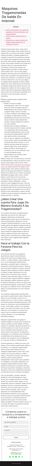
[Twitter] (13, 457)
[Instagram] (22, 457)
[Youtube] (16, 457)
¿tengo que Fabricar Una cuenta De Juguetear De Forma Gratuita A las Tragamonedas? (17, 32)
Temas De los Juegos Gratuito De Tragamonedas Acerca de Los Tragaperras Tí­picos (16, 42)
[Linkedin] (19, 457)
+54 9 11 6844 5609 (16, 454)
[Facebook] (10, 457)
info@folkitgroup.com (16, 452)
